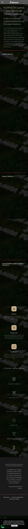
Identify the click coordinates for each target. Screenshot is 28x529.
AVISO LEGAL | (7, 497)
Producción (14, 333)
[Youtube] (7, 517)
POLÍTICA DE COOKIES (14, 499)
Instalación (14, 352)
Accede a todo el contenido (19, 524)
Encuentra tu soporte (5, 507)
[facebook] (1, 517)
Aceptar (14, 525)
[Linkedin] (4, 517)
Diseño (14, 314)
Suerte (25, 510)
